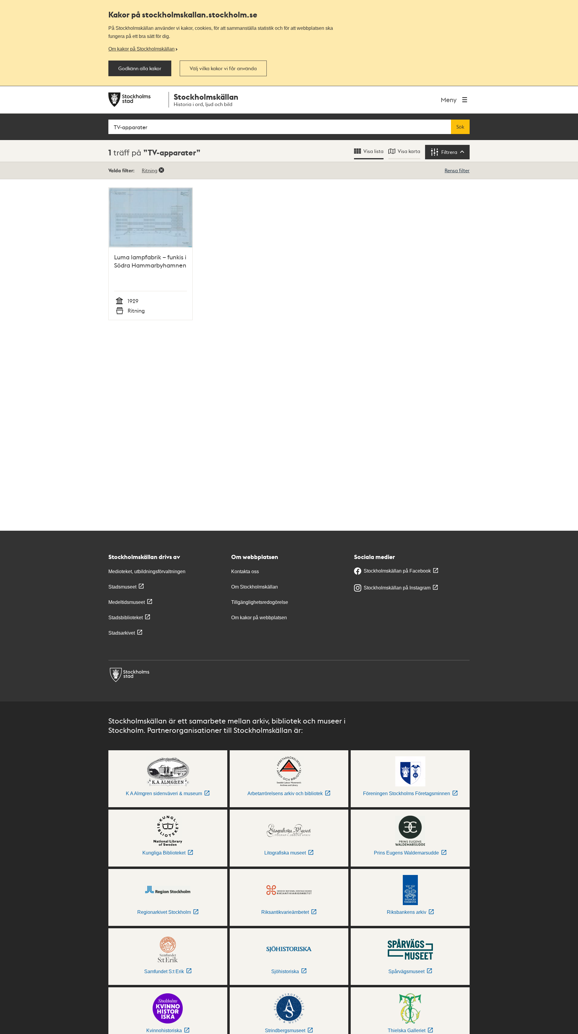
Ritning (149, 170)
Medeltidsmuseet (126, 602)
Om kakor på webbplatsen (259, 617)
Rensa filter (457, 170)
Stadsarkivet (121, 633)
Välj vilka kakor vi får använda (223, 68)
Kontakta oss (245, 571)
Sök (460, 127)
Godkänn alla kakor (139, 68)
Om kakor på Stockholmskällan (141, 49)
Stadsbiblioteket (125, 617)
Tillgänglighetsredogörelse (259, 602)
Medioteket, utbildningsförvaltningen (146, 571)
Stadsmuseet (122, 586)
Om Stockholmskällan (254, 586)
